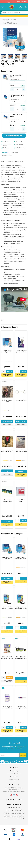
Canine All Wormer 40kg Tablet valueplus (21, 450)
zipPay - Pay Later (14, 780)
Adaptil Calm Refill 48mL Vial (11, 23)
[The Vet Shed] (11, 7)
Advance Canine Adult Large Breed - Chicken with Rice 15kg (21, 351)
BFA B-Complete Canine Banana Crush (21, 657)
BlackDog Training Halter (7, 401)
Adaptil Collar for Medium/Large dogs (7, 607)
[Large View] (3, 56)
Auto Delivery (15, 79)
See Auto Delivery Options (21, 475)
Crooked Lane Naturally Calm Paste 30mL (21, 707)
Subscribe (23, 755)
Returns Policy (14, 777)
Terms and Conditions (14, 774)
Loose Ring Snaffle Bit (21, 400)
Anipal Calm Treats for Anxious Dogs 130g (7, 657)
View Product (21, 471)
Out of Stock (9, 677)
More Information (7, 424)
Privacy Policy (14, 771)
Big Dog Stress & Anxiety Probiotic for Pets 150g (7, 707)
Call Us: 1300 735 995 (22, 1)
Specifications (14, 152)
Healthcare (13, 19)
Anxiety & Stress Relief (9, 22)
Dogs (7, 19)
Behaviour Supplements (9, 21)
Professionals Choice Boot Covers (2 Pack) (7, 450)
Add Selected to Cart (14, 135)
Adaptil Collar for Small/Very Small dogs (21, 607)
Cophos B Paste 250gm (21, 500)
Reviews (4, 155)
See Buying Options (7, 421)
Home (3, 19)
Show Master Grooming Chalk (7, 500)
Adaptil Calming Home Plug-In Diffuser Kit (7, 351)
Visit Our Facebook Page (15, 800)
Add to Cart (9, 371)
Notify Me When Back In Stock (8, 681)
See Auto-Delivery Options (7, 375)
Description (5, 152)
